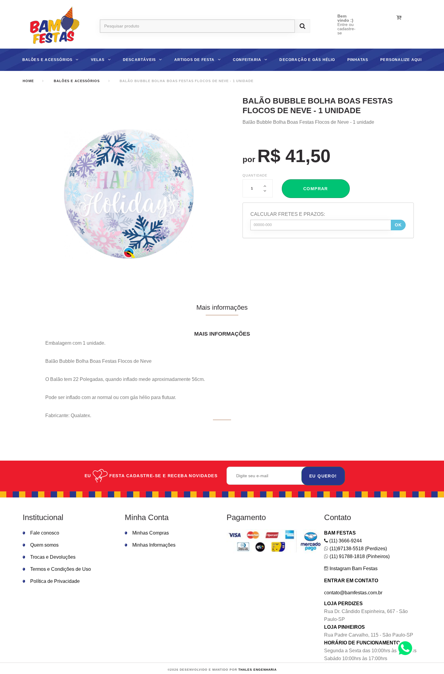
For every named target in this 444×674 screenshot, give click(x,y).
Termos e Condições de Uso (60, 569)
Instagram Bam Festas (353, 568)
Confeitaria (247, 60)
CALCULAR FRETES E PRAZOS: (287, 214)
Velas (98, 60)
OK (398, 224)
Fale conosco (44, 532)
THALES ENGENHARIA (257, 669)
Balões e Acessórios (47, 60)
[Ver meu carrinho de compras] (398, 17)
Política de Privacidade (55, 581)
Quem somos (44, 545)
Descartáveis (139, 60)
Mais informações (222, 307)
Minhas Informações (153, 545)
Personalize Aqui (401, 60)
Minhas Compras (150, 532)
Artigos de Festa (194, 60)
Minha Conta (147, 517)
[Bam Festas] (52, 26)
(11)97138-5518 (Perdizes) (357, 548)
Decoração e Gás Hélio (307, 60)
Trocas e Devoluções (53, 557)
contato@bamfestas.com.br (353, 592)
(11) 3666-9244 (345, 540)
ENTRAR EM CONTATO (351, 580)
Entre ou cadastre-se (346, 28)
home (28, 81)
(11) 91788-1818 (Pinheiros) (359, 556)
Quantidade (255, 175)
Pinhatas (357, 60)
